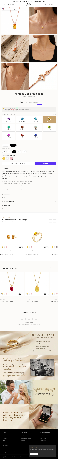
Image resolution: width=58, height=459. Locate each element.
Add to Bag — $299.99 (18, 163)
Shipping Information (44, 435)
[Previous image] (2, 284)
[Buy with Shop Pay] (45, 163)
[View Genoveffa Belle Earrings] (12, 237)
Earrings (4, 435)
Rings (4, 440)
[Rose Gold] (11, 158)
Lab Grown (5, 445)
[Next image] (22, 284)
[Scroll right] (54, 221)
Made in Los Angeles (26, 438)
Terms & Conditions (44, 443)
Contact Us (23, 440)
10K (19, 247)
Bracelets (5, 443)
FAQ (22, 443)
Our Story (23, 435)
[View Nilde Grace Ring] (37, 237)
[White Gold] (7, 158)
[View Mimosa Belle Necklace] (12, 284)
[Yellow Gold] (3, 158)
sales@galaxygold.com (8, 452)
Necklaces (5, 438)
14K (22, 247)
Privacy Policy (43, 440)
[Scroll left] (50, 221)
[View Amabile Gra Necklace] (37, 284)
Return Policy (43, 438)
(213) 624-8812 (17, 452)
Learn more (44, 450)
